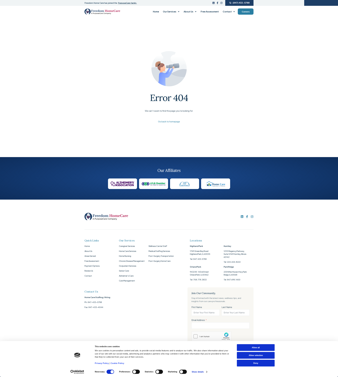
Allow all (256, 347)
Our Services (169, 11)
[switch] (136, 372)
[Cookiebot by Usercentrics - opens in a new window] (77, 372)
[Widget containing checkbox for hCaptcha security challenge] (211, 336)
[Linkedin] (213, 3)
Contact (227, 11)
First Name (196, 307)
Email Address (198, 320)
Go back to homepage (169, 121)
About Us (188, 11)
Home (156, 11)
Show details (198, 372)
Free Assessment (210, 11)
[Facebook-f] (217, 3)
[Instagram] (221, 3)
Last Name (227, 307)
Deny (255, 363)
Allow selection (256, 355)
